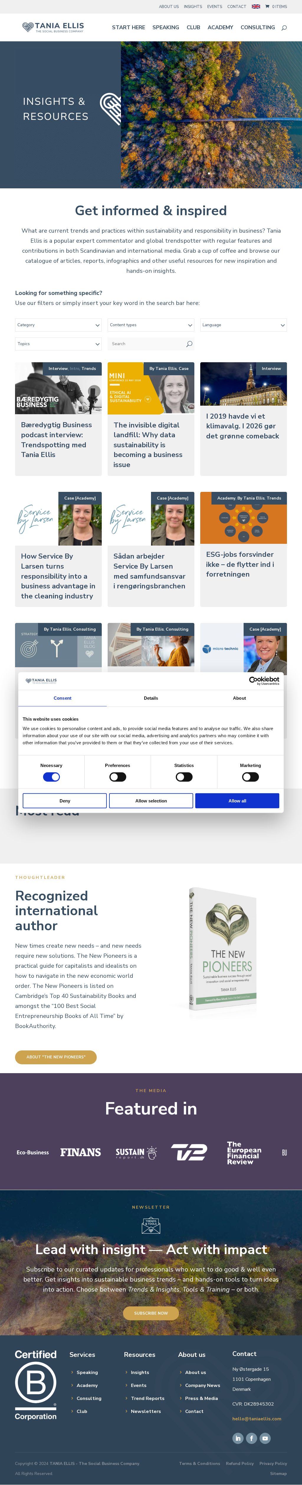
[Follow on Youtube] (265, 1438)
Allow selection (151, 800)
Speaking (165, 28)
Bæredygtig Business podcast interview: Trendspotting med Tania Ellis (56, 439)
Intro (74, 368)
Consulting (258, 28)
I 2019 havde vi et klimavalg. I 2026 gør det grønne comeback (242, 426)
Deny (65, 800)
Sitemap (278, 1473)
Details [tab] (151, 698)
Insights (193, 6)
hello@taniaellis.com (256, 1419)
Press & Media (201, 1398)
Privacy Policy (273, 1463)
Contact (237, 6)
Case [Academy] (80, 498)
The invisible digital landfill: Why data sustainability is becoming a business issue (148, 444)
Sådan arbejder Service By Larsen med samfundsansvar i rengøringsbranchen (150, 571)
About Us (169, 6)
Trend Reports (148, 1398)
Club (193, 28)
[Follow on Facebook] (251, 1438)
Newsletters (146, 1411)
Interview (58, 368)
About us (195, 1372)
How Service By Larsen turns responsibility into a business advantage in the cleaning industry (58, 575)
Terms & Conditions (199, 1463)
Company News (202, 1385)
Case (183, 368)
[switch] (117, 777)
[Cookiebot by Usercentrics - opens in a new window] (253, 681)
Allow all (237, 800)
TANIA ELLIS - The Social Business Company (94, 1463)
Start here (128, 28)
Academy (220, 28)
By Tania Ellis (163, 368)
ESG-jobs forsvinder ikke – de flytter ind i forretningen (240, 564)
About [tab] (239, 698)
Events (214, 6)
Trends (88, 368)
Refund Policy (240, 1463)
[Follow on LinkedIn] (238, 1438)
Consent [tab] (62, 698)
